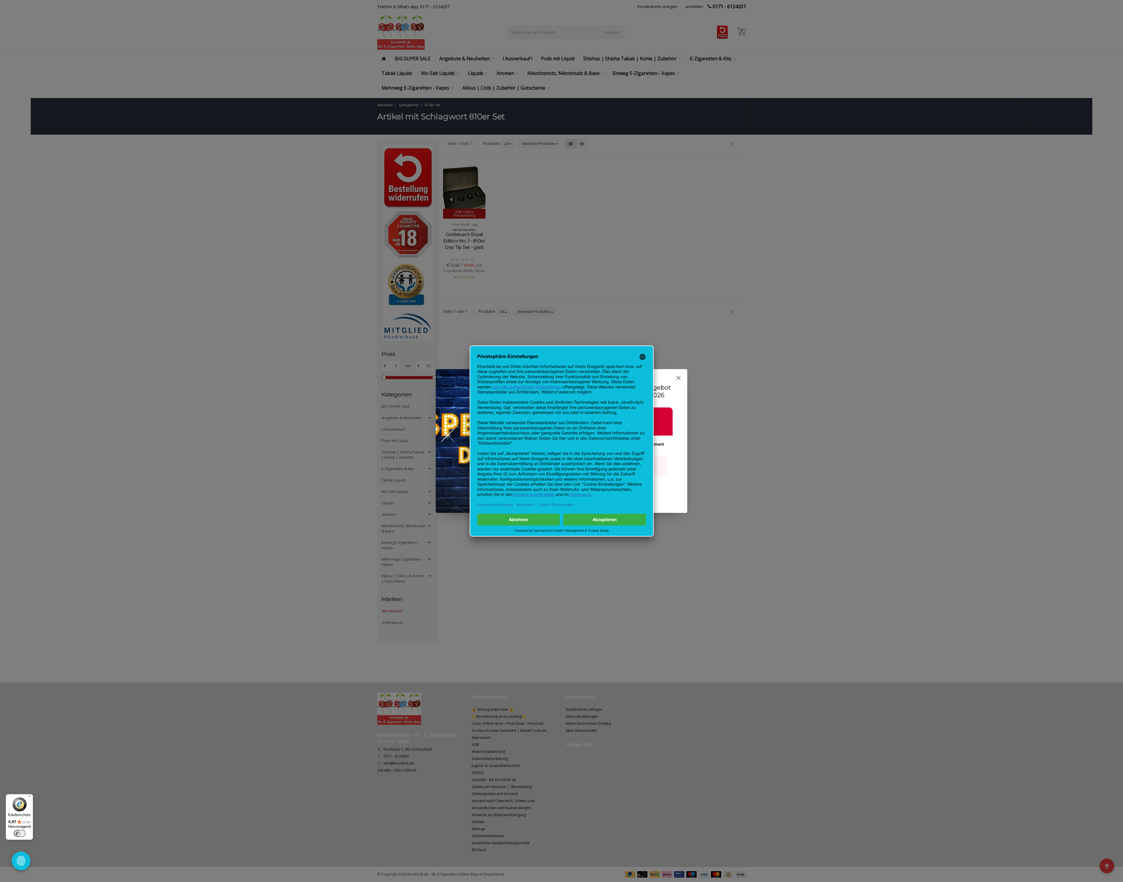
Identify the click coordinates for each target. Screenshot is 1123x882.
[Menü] (29, 797)
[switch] (19, 833)
